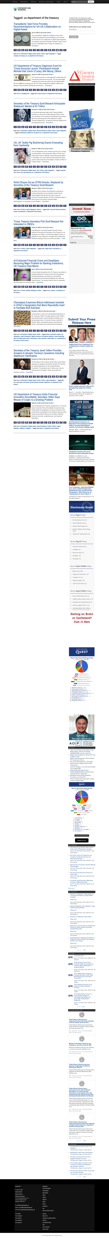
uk (26, 56)
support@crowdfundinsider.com (25, 1207)
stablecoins (30, 133)
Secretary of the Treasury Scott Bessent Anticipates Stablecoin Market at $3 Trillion (39, 105)
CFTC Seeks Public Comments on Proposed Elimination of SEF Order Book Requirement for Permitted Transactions (83, 976)
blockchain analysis (55, 334)
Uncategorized (25, 93)
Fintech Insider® (18, 1191)
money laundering (59, 336)
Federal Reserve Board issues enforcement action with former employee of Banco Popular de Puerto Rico (81, 1020)
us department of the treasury (35, 56)
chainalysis (17, 336)
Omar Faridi (49, 269)
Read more (73, 899)
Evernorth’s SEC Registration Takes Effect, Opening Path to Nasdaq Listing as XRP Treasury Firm (81, 763)
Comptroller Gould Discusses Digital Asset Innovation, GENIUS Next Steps (81, 881)
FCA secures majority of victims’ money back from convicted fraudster (82, 1171)
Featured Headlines (42, 131)
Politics (44, 1195)
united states (50, 338)
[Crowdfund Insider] (22, 12)
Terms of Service (46, 1226)
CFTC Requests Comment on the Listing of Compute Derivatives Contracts (83, 986)
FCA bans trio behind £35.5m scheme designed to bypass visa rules (80, 1157)
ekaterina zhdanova (48, 336)
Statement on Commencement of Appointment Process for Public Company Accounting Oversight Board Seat (82, 927)
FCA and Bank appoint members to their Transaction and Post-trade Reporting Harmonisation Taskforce (81, 1164)
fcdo (15, 172)
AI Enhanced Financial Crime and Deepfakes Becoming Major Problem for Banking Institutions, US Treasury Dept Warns (39, 263)
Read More (35, 46)
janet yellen (20, 382)
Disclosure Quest (19, 1194)
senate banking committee (37, 382)
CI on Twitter (18, 1213)
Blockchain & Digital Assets (46, 2)
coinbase (16, 56)
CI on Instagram (18, 1220)
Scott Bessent (22, 133)
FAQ (43, 1224)
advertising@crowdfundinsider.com (27, 1209)
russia (39, 338)
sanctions (44, 338)
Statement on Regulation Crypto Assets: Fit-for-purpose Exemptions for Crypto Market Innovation (82, 895)
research (53, 290)
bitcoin (48, 334)
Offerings (33, 2)
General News (46, 1190)
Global (38, 54)
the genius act (37, 133)
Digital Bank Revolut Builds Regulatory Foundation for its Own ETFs (80, 776)
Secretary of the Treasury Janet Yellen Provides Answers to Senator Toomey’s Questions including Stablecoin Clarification (39, 353)
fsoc (15, 382)
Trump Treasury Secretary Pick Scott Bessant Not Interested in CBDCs (38, 223)
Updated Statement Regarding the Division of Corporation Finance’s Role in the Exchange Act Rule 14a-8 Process (82, 939)
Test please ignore (79, 955)
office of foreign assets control (22, 338)
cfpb (48, 209)
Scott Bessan (56, 248)
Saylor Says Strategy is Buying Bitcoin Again (82, 750)
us (55, 338)
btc (62, 334)
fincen (18, 172)
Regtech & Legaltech (25, 428)
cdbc (43, 248)
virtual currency (24, 340)
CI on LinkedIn (18, 1218)
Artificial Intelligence (31, 290)
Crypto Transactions (25, 336)
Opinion (39, 209)
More (65, 2)
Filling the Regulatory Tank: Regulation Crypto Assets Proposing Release (82, 906)
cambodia (62, 170)
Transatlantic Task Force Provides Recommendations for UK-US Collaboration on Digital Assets (37, 26)
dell (36, 93)
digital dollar (48, 248)
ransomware (33, 338)
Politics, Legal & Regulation (48, 54)
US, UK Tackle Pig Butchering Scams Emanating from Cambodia (38, 144)
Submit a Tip (45, 1215)
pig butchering (27, 172)
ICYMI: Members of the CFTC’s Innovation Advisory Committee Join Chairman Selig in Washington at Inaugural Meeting (83, 965)
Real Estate (45, 1206)
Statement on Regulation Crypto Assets (80, 916)
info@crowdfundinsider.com (23, 1205)
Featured (15, 2)
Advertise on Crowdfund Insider (49, 1218)
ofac (22, 172)
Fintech (59, 2)
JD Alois (48, 32)
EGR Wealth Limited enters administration (81, 1152)
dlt (42, 336)
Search (91, 2)
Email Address (73, 29)
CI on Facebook (18, 1215)
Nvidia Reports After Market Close (79, 770)
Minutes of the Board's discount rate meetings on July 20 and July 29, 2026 (80, 1044)
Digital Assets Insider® (20, 1196)
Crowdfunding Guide (47, 1222)
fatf (62, 380)
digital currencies (36, 336)
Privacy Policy (45, 1229)
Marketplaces (24, 2)
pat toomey (26, 382)
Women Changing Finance (48, 1210)
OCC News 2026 (78, 851)
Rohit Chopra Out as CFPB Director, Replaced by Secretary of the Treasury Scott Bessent (38, 183)
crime (48, 290)
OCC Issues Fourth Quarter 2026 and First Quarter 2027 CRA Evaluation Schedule (81, 848)
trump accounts (41, 93)
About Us (44, 1220)
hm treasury (22, 56)
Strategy (44, 1197)
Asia (38, 170)
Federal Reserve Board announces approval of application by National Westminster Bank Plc (79, 1065)
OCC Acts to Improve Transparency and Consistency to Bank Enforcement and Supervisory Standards (81, 856)
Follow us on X (81, 840)
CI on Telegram (18, 1222)
